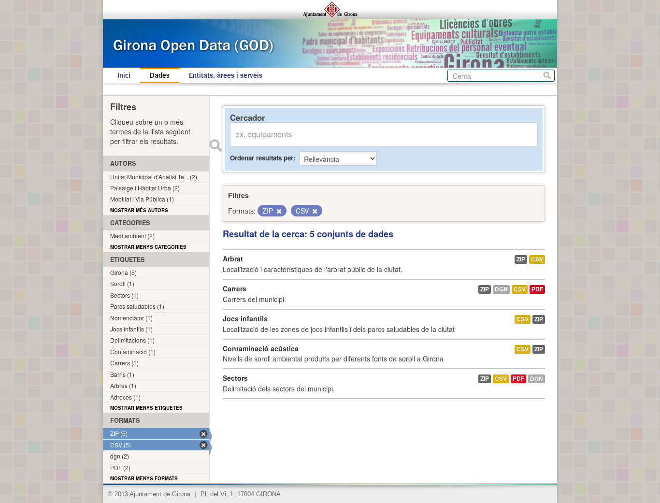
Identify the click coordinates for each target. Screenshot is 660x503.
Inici (123, 75)
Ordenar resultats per (261, 157)
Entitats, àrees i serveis (225, 75)
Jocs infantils (245, 318)
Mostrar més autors (139, 210)
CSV (537, 259)
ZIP (521, 259)
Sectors (235, 378)
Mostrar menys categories (148, 247)
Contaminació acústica (261, 348)
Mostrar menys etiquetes (146, 407)
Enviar (215, 145)
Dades (160, 75)
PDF (537, 289)
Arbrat (233, 258)
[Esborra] (278, 211)
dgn (501, 289)
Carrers (234, 288)
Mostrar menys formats (144, 478)
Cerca (547, 76)
